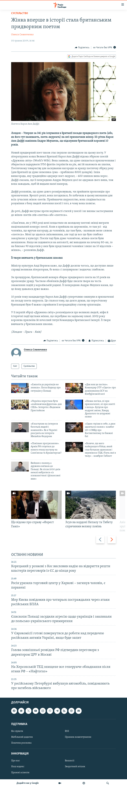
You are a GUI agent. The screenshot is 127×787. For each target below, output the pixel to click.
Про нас (15, 760)
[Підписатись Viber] (50, 711)
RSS (67, 731)
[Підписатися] (78, 711)
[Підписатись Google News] (21, 711)
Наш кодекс (17, 766)
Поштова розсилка (21, 743)
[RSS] (64, 711)
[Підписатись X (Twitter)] (28, 711)
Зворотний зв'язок (75, 766)
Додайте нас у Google (28, 783)
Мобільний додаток (22, 737)
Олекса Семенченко (22, 34)
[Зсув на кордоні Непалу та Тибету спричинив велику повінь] (90, 505)
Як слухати (17, 731)
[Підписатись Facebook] (14, 711)
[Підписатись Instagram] (43, 711)
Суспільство (19, 13)
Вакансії (69, 760)
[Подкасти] (83, 783)
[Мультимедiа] (59, 783)
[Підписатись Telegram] (57, 711)
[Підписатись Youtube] (36, 711)
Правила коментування (78, 737)
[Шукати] (107, 783)
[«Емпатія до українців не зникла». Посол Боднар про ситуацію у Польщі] (20, 388)
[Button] (82, 48)
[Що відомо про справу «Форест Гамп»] (36, 505)
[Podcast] (71, 711)
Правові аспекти (20, 772)
